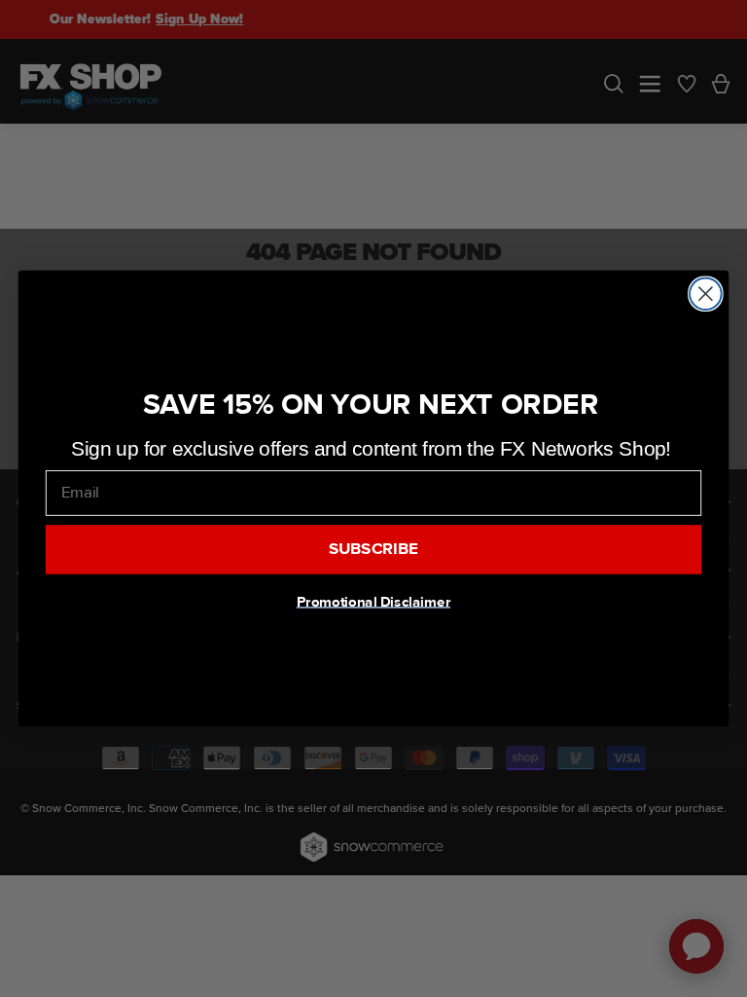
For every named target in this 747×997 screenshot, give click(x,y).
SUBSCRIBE (374, 549)
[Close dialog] (706, 293)
